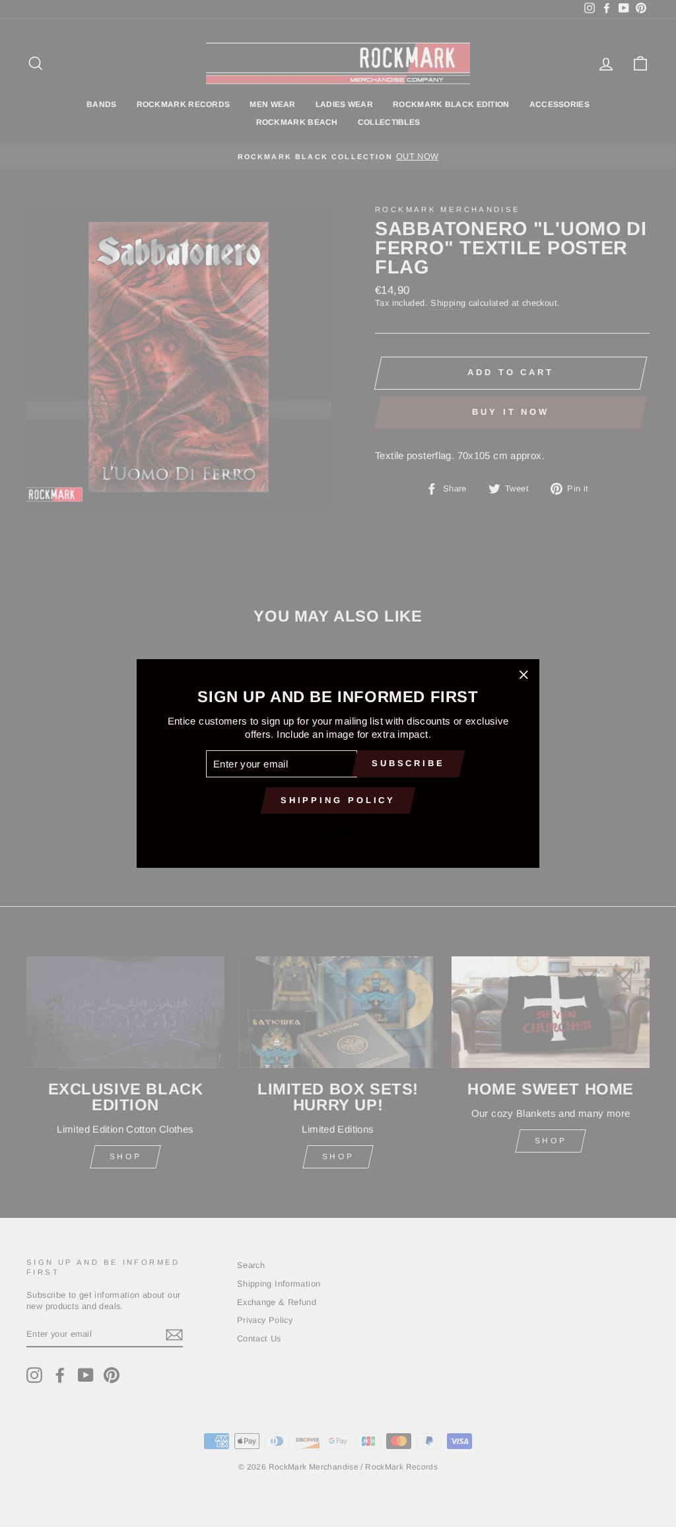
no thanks (338, 830)
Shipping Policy (338, 800)
